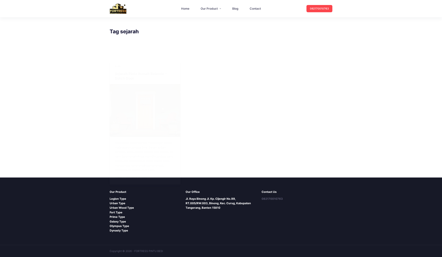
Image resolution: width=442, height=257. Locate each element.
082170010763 (319, 8)
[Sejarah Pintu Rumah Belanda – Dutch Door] (145, 110)
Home (185, 8)
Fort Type (116, 212)
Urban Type (117, 203)
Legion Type (118, 198)
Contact (255, 8)
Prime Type (117, 217)
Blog (235, 8)
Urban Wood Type (122, 207)
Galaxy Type (118, 221)
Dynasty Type (119, 230)
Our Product (209, 8)
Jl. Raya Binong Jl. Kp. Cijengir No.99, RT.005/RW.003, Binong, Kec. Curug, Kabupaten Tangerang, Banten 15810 (218, 203)
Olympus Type (119, 226)
